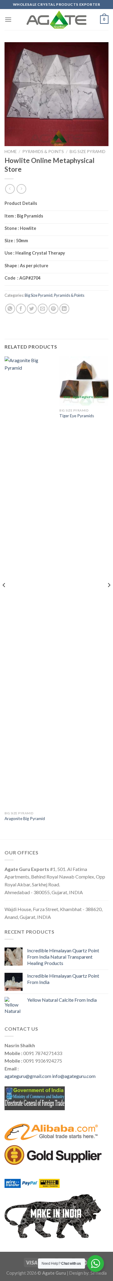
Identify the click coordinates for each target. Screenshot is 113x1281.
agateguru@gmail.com (28, 1076)
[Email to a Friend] (43, 309)
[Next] (109, 597)
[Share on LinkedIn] (64, 309)
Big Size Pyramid (87, 151)
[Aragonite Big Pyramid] (29, 582)
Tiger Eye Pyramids (76, 415)
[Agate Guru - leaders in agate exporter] (57, 20)
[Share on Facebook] (21, 309)
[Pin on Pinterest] (53, 309)
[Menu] (8, 19)
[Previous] (4, 597)
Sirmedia (98, 1273)
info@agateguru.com (74, 1076)
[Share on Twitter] (32, 309)
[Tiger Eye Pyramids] (83, 381)
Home (11, 151)
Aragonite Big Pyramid (25, 818)
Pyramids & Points (43, 151)
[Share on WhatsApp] (10, 309)
